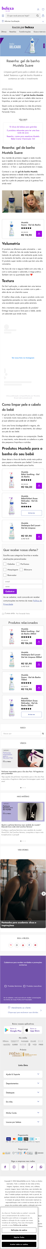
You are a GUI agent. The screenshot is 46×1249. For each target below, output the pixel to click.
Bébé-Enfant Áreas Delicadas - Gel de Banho (29, 500)
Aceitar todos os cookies (19, 1244)
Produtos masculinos (34, 986)
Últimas (4, 31)
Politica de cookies (20, 1225)
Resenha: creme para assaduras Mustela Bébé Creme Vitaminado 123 (23, 137)
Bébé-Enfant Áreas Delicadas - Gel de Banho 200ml (29, 702)
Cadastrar (10, 591)
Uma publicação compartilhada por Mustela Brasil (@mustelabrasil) (23, 397)
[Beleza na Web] (7, 9)
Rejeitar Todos (19, 1237)
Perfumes (24, 564)
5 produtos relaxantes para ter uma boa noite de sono (23, 131)
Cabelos (11, 564)
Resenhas (12, 31)
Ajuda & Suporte (13, 1074)
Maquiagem (12, 569)
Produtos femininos (15, 986)
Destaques (10, 1092)
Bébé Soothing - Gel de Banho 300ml (30, 631)
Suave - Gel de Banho (31, 223)
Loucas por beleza (13, 1122)
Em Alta (9, 1101)
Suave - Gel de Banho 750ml (31, 677)
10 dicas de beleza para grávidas (23, 127)
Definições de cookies (19, 1230)
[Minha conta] (38, 9)
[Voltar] (2, 894)
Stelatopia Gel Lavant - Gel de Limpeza (31, 525)
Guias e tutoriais (40, 31)
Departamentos (12, 1083)
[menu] (2, 15)
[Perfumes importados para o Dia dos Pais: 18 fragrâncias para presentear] (23, 758)
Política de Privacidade (24, 1000)
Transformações (25, 31)
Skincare (28, 569)
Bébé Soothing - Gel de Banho (30, 474)
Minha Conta (11, 1113)
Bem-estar (12, 575)
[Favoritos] (43, 9)
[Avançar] (44, 894)
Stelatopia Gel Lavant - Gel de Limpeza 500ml (31, 654)
